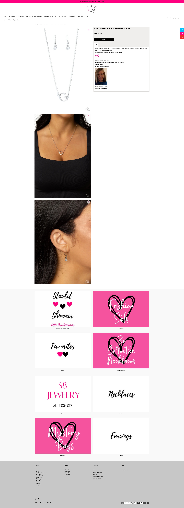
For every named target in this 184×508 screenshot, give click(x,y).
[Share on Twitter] (182, 33)
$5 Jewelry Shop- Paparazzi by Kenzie (102, 66)
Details (96, 45)
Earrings (121, 455)
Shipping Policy (38, 484)
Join (36, 482)
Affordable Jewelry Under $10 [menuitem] (24, 16)
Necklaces (121, 413)
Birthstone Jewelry (39, 477)
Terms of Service (67, 474)
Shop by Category (39, 474)
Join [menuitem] (87, 16)
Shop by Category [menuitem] (36, 16)
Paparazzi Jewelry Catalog (40, 476)
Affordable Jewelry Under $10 (41, 473)
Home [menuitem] (5, 16)
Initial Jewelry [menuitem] (71, 16)
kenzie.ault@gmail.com (97, 478)
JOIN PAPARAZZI (124, 470)
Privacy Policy (66, 473)
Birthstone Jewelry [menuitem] (62, 16)
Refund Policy (38, 483)
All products (63, 413)
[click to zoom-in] (88, 30)
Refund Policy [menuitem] (7, 20)
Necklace (40, 24)
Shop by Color (38, 480)
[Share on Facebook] (182, 30)
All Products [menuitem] (12, 16)
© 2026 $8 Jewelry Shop (38, 502)
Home (35, 24)
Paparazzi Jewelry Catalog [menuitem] (50, 16)
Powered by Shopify (47, 502)
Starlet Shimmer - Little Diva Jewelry (62, 328)
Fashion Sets (121, 328)
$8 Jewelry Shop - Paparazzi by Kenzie (97, 1)
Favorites (62, 370)
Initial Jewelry (38, 479)
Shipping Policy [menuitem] (16, 20)
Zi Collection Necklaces (121, 370)
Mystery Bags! (62, 455)
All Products (38, 471)
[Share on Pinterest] (182, 37)
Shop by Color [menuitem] (79, 16)
